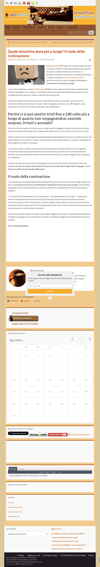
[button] (50, 274)
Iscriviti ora (50, 291)
